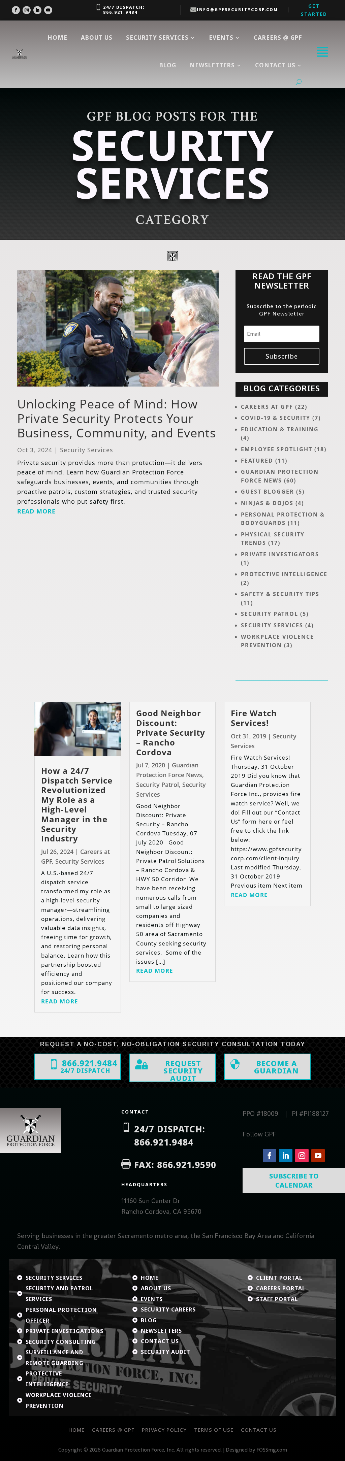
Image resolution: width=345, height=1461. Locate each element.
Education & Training (280, 429)
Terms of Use (213, 1429)
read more (36, 511)
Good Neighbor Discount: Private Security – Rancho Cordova (170, 732)
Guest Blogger (267, 491)
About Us (97, 37)
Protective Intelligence (284, 574)
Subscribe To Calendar (294, 1180)
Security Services (157, 37)
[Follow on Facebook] (16, 10)
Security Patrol (269, 614)
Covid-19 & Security (275, 418)
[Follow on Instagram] (27, 10)
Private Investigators (280, 554)
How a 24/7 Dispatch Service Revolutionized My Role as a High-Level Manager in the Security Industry (77, 804)
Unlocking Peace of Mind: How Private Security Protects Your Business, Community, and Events (116, 418)
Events (221, 37)
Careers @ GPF (278, 37)
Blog (167, 65)
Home (57, 37)
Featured (257, 460)
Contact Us (259, 1429)
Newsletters (212, 65)
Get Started (314, 10)
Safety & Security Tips (280, 594)
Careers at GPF (267, 406)
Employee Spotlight (276, 449)
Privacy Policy (164, 1429)
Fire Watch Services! (254, 717)
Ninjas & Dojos (267, 503)
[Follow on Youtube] (48, 10)
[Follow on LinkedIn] (37, 10)
